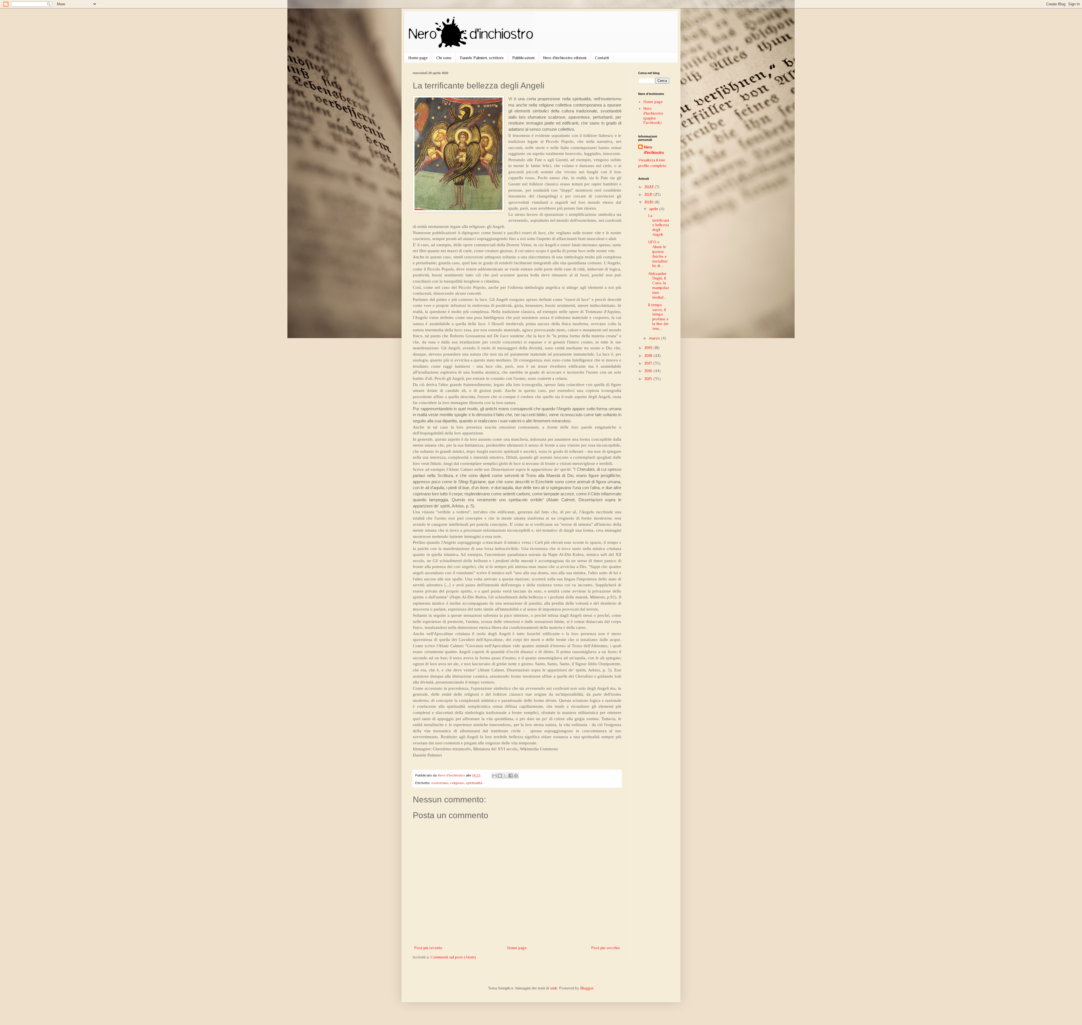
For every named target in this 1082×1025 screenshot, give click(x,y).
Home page (418, 58)
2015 (648, 378)
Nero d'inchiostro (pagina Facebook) (653, 115)
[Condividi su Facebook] (510, 775)
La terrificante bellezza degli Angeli (658, 225)
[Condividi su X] (505, 775)
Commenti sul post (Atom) (453, 957)
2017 (648, 363)
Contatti (602, 58)
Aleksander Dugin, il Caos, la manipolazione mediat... (658, 285)
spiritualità (474, 783)
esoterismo (440, 783)
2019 (648, 347)
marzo (655, 338)
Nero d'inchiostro (654, 150)
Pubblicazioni (523, 58)
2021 (648, 194)
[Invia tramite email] (494, 775)
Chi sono (443, 58)
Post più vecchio (605, 948)
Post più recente (428, 948)
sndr (553, 988)
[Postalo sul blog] (500, 775)
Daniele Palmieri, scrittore (482, 58)
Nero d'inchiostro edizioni (564, 58)
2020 (649, 202)
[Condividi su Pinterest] (516, 775)
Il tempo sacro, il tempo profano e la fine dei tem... (658, 317)
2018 (648, 355)
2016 (648, 371)
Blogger (586, 988)
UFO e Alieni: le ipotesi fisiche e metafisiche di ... (658, 254)
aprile (654, 209)
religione (457, 783)
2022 (649, 187)
